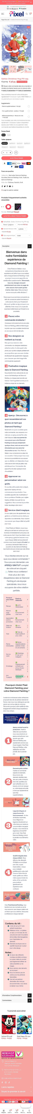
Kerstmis (16, 182)
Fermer (31, 2)
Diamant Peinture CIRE (9, 229)
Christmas (11, 182)
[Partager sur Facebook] (2, 186)
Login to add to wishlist (10, 190)
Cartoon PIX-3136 (6, 1036)
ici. (6, 572)
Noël (20, 177)
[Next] (30, 45)
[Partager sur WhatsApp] (12, 186)
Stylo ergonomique (9, 235)
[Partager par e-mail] (10, 186)
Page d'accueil (5, 19)
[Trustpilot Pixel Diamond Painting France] (20, 676)
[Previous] (2, 45)
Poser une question (7, 171)
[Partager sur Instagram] (6, 1082)
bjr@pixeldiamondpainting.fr (19, 6)
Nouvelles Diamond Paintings (10, 177)
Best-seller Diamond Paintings (18, 175)
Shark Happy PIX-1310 (23, 1036)
